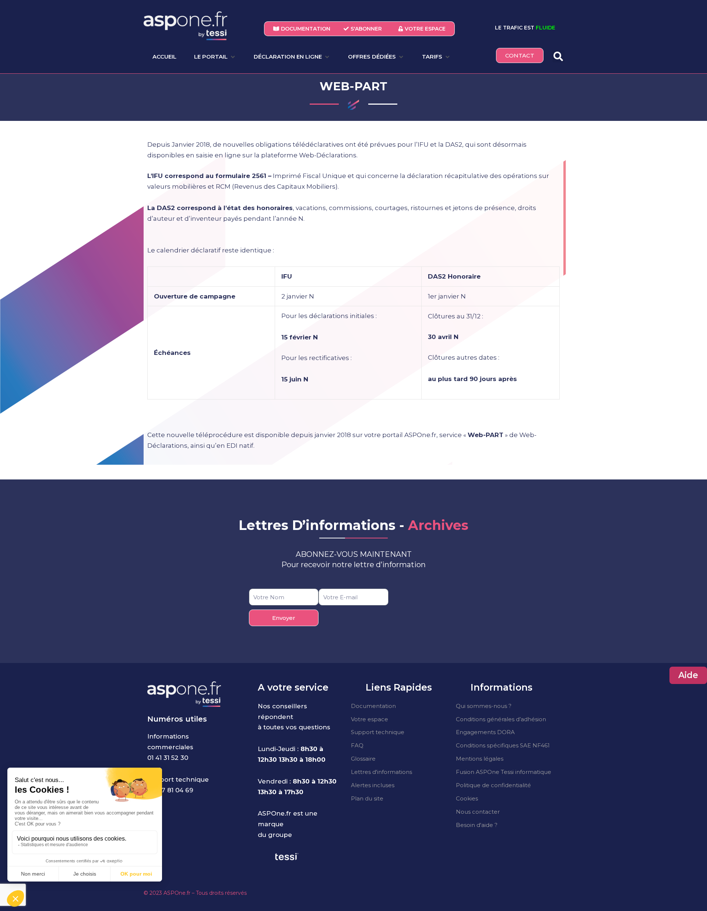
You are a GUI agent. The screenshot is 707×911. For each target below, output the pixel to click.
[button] (215, 57)
